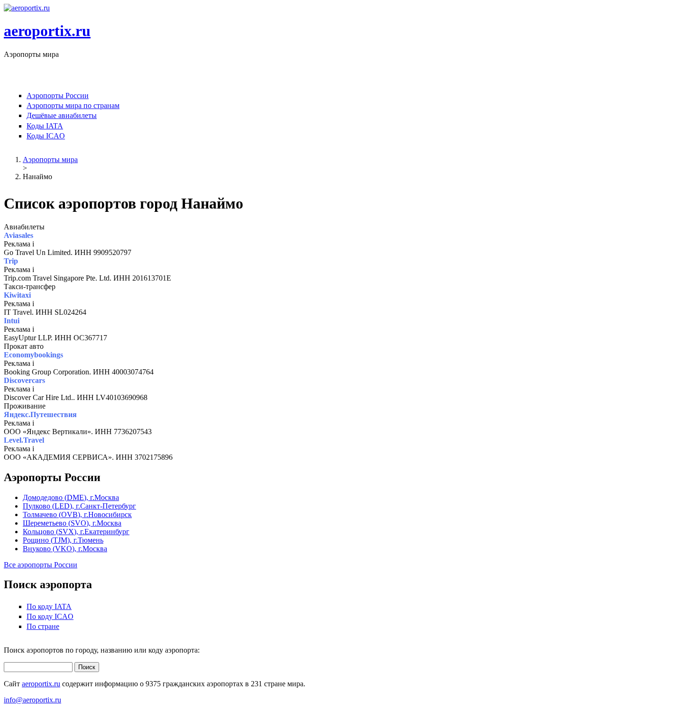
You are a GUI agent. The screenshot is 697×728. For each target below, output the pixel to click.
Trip (11, 261)
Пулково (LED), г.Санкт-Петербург (79, 506)
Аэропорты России (58, 95)
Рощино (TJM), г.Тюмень (63, 540)
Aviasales (18, 235)
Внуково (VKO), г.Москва (65, 549)
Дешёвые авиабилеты (62, 115)
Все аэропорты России (40, 565)
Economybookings (33, 355)
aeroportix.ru (47, 30)
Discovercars (24, 380)
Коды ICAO (46, 136)
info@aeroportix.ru (32, 700)
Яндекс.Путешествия (40, 414)
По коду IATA (49, 606)
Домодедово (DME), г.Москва (71, 497)
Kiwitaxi (17, 295)
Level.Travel (24, 440)
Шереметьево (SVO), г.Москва (72, 523)
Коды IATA (45, 126)
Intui (11, 321)
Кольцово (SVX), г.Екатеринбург (76, 532)
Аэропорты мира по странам (73, 105)
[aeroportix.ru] (27, 8)
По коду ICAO (50, 616)
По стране (43, 626)
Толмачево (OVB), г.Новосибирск (77, 514)
